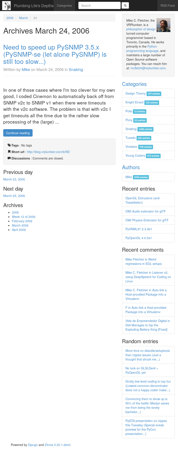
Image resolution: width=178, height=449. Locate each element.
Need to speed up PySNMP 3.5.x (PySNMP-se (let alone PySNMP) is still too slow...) (55, 54)
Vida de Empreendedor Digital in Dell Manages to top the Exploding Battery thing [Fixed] (147, 325)
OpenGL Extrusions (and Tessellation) (142, 200)
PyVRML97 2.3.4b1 (138, 229)
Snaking (76, 69)
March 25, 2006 (14, 195)
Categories (64, 5)
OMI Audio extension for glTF (145, 211)
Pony (135, 120)
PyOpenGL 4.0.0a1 (138, 238)
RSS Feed (168, 5)
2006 (10, 18)
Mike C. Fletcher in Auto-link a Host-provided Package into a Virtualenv (146, 294)
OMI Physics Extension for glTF (147, 220)
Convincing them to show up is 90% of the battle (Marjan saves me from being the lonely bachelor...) (147, 405)
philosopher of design (141, 29)
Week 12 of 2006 (23, 216)
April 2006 (19, 229)
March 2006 (20, 225)
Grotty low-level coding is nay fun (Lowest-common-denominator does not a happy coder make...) (148, 385)
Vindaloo (138, 146)
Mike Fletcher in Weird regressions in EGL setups (143, 261)
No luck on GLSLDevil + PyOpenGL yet (141, 370)
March (23, 18)
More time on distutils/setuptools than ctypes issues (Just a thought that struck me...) (147, 354)
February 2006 (22, 221)
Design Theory (142, 93)
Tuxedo (137, 137)
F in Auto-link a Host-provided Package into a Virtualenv (145, 309)
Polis (135, 111)
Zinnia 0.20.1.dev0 (57, 445)
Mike (26, 69)
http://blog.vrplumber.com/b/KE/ (48, 152)
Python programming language (142, 48)
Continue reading (18, 133)
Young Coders (142, 155)
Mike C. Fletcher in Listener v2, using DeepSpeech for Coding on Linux (148, 276)
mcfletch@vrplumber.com (148, 68)
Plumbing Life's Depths (34, 5)
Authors (131, 167)
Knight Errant (141, 102)
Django (33, 445)
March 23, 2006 (14, 179)
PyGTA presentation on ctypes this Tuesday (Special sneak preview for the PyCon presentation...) (146, 427)
